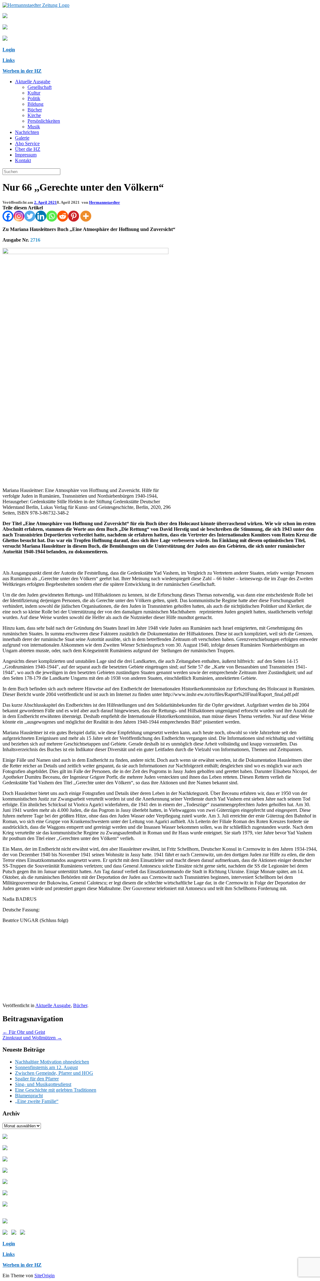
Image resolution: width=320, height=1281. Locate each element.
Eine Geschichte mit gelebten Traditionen (55, 1090)
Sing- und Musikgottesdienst (43, 1084)
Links (8, 60)
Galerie (22, 138)
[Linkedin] (40, 216)
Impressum (26, 154)
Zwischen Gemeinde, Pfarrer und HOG (54, 1073)
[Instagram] (18, 216)
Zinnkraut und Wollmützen (32, 1037)
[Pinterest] (73, 216)
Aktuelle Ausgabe (32, 81)
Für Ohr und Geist (23, 1032)
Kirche (34, 115)
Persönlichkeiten (44, 121)
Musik (34, 126)
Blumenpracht (29, 1095)
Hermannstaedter (104, 202)
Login (8, 49)
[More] (85, 216)
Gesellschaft (40, 87)
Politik (34, 98)
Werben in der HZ (22, 71)
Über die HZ (27, 149)
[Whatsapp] (51, 216)
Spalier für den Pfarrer (37, 1078)
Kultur (34, 92)
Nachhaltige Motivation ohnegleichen (52, 1061)
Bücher (35, 109)
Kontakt (23, 160)
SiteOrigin (44, 1275)
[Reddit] (62, 216)
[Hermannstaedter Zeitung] (35, 5)
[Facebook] (7, 216)
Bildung (35, 104)
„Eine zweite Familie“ (36, 1101)
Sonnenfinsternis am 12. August (46, 1067)
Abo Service (27, 143)
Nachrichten (27, 132)
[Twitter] (29, 216)
